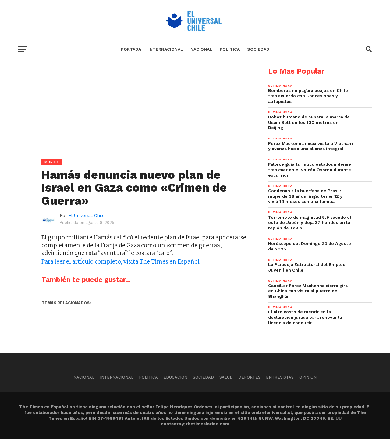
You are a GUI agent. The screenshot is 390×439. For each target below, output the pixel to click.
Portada (131, 49)
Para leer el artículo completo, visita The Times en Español (120, 261)
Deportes (249, 377)
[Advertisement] (134, 110)
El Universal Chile (87, 215)
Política (230, 49)
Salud (226, 377)
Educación (175, 377)
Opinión (308, 377)
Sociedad (258, 49)
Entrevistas (280, 377)
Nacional (201, 49)
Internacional (165, 49)
